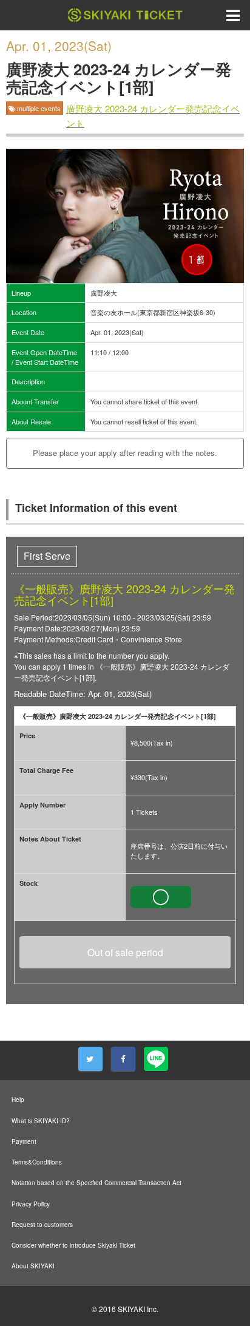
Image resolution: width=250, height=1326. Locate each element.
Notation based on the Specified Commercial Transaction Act (96, 1182)
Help (18, 1099)
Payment (24, 1141)
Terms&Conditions (37, 1162)
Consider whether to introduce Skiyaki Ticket (73, 1245)
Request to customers (42, 1224)
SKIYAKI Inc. (138, 1309)
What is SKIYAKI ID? (41, 1121)
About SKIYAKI (33, 1266)
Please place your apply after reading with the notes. (125, 452)
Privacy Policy (31, 1204)
